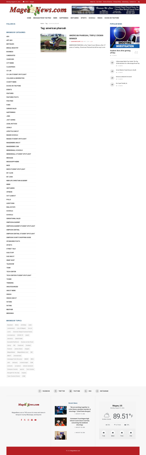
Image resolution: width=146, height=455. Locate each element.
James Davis (18, 349)
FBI (14, 345)
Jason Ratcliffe (75, 41)
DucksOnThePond (13, 342)
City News (10, 63)
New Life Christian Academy (16, 180)
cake (30, 325)
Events (9, 89)
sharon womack (28, 366)
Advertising (125, 1)
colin (9, 331)
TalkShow (10, 264)
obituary (14, 362)
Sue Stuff (10, 252)
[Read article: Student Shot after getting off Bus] (125, 37)
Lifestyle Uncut (12, 131)
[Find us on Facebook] (21, 420)
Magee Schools (12, 135)
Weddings (10, 313)
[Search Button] (139, 2)
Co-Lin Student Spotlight (16, 74)
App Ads (9, 40)
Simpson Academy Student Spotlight (20, 226)
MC (32, 352)
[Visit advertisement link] (106, 10)
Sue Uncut (10, 256)
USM (23, 376)
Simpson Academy (13, 222)
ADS (7, 36)
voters (9, 302)
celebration (11, 328)
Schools (92, 18)
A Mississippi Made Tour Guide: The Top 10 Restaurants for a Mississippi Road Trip (128, 62)
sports (22, 369)
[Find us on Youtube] (35, 420)
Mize (8, 165)
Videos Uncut (11, 298)
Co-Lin (8, 70)
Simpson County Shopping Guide (18, 237)
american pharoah (54, 23)
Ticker (8, 279)
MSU (32, 359)
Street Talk (11, 249)
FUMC (8, 105)
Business (9, 51)
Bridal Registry (12, 48)
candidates (10, 55)
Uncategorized (12, 286)
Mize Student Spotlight (15, 169)
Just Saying (10, 120)
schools (9, 215)
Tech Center (11, 271)
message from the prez (14, 359)
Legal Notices (11, 124)
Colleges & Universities (15, 78)
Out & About (11, 196)
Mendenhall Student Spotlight (18, 154)
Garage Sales (11, 108)
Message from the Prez (42, 18)
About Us (92, 1)
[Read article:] (61, 435)
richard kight (24, 362)
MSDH (26, 359)
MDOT (9, 355)
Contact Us (133, 1)
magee (27, 349)
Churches (10, 59)
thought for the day (13, 372)
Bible (16, 325)
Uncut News (11, 290)
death (27, 335)
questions (10, 203)
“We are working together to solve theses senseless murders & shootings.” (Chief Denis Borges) (80, 409)
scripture (18, 366)
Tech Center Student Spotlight (18, 275)
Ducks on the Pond (112, 18)
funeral (9, 349)
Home (29, 18)
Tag (46, 23)
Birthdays (10, 44)
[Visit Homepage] (37, 10)
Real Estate (10, 207)
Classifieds (10, 67)
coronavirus (11, 335)
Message (9, 158)
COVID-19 (20, 335)
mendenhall (17, 355)
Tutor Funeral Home (13, 376)
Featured (10, 93)
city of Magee (21, 328)
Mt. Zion (9, 177)
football (28, 345)
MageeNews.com (12, 146)
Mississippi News (12, 161)
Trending (10, 283)
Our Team (99, 1)
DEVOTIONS (18, 338)
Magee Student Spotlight (16, 139)
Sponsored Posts (13, 241)
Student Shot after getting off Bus (120, 51)
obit (8, 362)
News (55, 18)
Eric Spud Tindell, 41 (121, 83)
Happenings (63, 18)
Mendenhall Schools (14, 150)
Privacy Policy (117, 1)
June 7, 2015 (85, 41)
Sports (84, 18)
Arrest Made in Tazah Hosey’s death (126, 70)
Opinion (9, 192)
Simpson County (12, 369)
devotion (10, 338)
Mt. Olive (9, 173)
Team (8, 268)
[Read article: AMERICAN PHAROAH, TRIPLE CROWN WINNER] (53, 43)
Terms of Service (107, 1)
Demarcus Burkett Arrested (124, 77)
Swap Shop (10, 260)
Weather (9, 309)
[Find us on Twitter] (25, 420)
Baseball (10, 325)
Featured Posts (12, 97)
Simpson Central (13, 230)
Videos (99, 18)
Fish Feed (9, 101)
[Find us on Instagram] (28, 420)
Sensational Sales (13, 218)
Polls (8, 199)
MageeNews (11, 352)
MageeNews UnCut (13, 142)
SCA (31, 362)
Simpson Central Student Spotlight (20, 233)
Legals (9, 127)
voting (9, 305)
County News (11, 82)
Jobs (8, 116)
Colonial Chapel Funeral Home (22, 331)
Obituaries (75, 18)
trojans (24, 372)
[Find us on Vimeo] (32, 420)
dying (9, 345)
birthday (23, 325)
